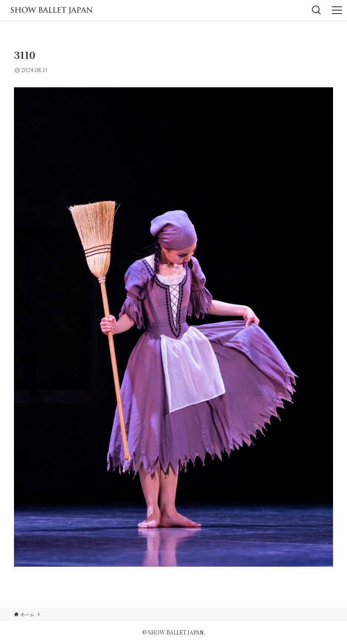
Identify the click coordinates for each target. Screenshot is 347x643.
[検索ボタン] (316, 10)
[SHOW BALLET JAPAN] (51, 10)
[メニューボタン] (337, 10)
